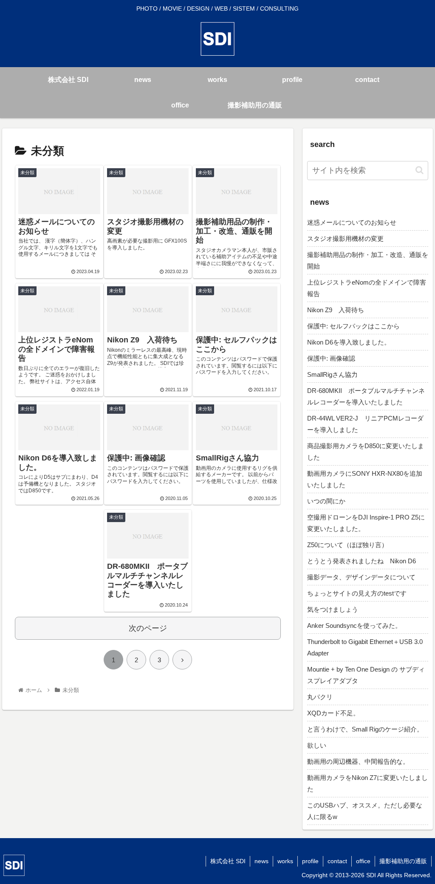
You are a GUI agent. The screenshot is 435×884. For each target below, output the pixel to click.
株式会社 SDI (228, 861)
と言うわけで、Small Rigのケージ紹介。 (365, 729)
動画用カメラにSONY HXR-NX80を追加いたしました (364, 479)
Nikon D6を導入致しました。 (348, 342)
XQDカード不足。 (333, 713)
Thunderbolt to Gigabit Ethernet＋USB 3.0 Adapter (365, 647)
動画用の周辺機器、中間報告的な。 (358, 761)
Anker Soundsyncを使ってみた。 (354, 625)
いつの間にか (326, 501)
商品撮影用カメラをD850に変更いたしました (365, 451)
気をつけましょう (332, 609)
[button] (419, 170)
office (363, 861)
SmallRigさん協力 (332, 374)
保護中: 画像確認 (331, 358)
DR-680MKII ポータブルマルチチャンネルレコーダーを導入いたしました (366, 396)
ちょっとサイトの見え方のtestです (357, 593)
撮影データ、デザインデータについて (361, 577)
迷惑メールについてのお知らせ (351, 222)
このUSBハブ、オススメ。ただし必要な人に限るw (364, 811)
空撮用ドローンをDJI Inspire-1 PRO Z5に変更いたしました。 (366, 523)
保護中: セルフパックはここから (353, 326)
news (261, 861)
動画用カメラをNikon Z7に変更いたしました (367, 783)
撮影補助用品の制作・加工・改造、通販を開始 (367, 260)
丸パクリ (320, 696)
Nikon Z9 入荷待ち (335, 309)
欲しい (316, 745)
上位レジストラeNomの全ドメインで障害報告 (366, 288)
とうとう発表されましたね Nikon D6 (361, 561)
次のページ (148, 628)
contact (337, 861)
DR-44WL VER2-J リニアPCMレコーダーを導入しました (365, 424)
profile (310, 861)
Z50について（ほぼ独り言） (347, 544)
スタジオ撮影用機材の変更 (345, 238)
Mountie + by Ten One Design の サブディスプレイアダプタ (366, 675)
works (285, 861)
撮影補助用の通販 (403, 861)
